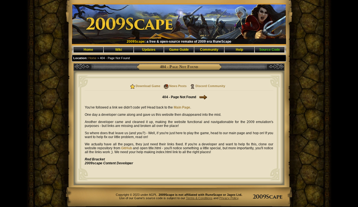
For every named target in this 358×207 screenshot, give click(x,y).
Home (92, 58)
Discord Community (210, 86)
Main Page (182, 107)
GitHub (126, 148)
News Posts (178, 86)
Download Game (148, 86)
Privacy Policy (228, 198)
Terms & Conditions (199, 198)
